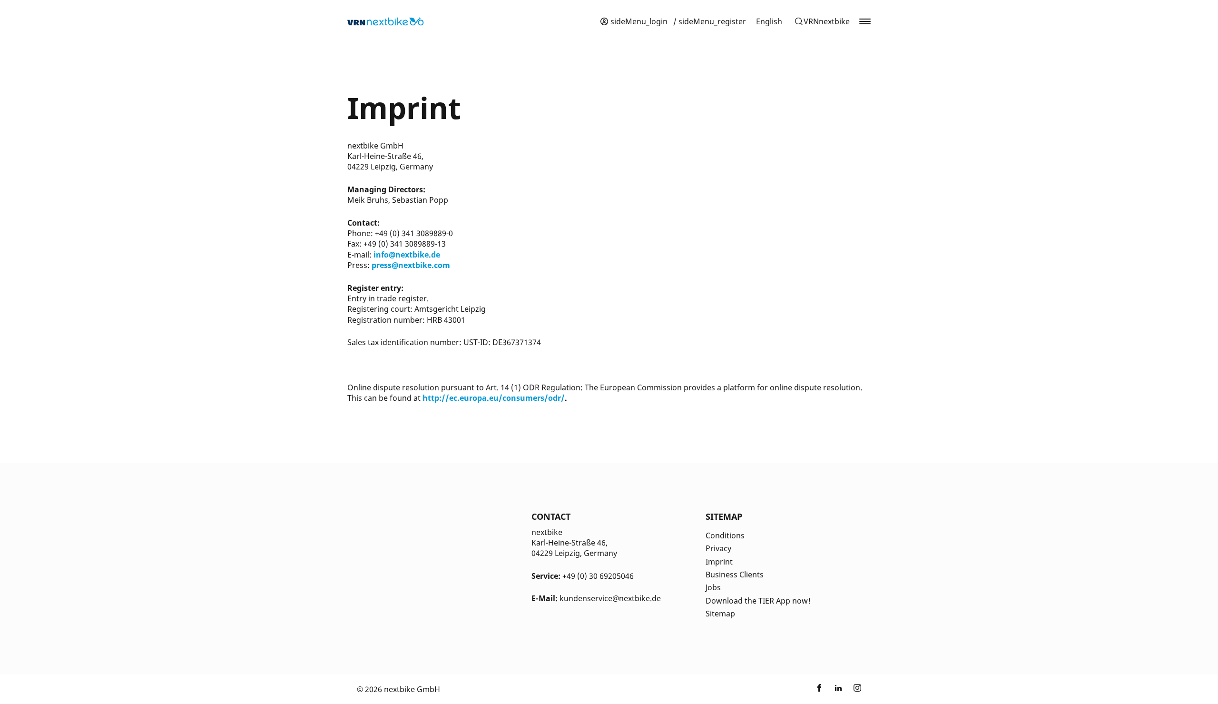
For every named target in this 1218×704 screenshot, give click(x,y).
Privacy (718, 548)
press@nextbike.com (411, 265)
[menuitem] (769, 21)
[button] (822, 21)
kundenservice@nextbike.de (610, 598)
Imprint (719, 561)
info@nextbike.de (406, 254)
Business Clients (735, 574)
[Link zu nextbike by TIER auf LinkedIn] (838, 689)
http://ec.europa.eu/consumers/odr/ (493, 398)
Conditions (725, 535)
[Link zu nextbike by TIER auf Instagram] (857, 689)
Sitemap (720, 613)
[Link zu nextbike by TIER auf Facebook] (819, 689)
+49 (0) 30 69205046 (598, 576)
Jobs (713, 587)
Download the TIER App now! (758, 600)
